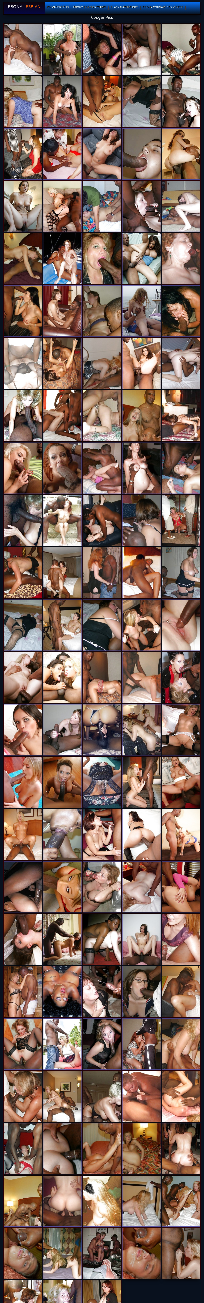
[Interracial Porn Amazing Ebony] (22, 206)
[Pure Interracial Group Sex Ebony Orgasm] (22, 259)
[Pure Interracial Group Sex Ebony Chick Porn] (102, 1201)
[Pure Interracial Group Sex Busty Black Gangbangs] (62, 1149)
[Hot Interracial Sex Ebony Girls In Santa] (141, 102)
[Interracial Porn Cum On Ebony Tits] (22, 521)
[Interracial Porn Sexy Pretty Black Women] (22, 49)
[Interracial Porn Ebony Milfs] (62, 1044)
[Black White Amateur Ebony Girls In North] (22, 887)
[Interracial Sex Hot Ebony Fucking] (62, 311)
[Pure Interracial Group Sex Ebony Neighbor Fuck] (181, 1201)
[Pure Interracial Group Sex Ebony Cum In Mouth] (102, 311)
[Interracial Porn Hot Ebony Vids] (181, 468)
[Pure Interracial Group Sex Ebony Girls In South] (62, 1201)
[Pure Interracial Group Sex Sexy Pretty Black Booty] (22, 1201)
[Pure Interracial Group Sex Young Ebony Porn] (102, 1096)
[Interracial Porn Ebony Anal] (181, 887)
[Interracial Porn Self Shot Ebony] (62, 259)
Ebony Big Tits (58, 8)
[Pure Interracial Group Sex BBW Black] (102, 1253)
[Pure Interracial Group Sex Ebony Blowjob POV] (141, 1096)
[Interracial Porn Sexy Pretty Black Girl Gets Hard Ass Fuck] (141, 939)
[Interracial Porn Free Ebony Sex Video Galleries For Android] (22, 416)
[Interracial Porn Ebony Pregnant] (62, 677)
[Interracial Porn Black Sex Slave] (181, 154)
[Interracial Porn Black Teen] (141, 259)
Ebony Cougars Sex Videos (163, 8)
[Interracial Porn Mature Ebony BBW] (102, 677)
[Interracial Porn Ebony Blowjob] (141, 573)
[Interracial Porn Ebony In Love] (62, 782)
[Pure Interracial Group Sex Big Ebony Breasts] (22, 1149)
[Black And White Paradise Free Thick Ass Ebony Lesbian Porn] (141, 1044)
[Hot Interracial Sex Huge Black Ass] (141, 521)
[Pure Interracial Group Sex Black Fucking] (141, 1149)
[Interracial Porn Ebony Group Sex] (22, 730)
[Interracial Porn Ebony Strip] (141, 835)
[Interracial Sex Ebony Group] (102, 730)
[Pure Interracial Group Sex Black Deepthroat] (62, 416)
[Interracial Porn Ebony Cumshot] (181, 835)
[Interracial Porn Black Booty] (22, 1044)
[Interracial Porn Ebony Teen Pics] (22, 468)
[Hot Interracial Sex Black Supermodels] (22, 625)
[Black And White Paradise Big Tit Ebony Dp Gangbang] (102, 416)
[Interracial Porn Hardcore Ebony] (62, 730)
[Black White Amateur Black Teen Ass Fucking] (181, 259)
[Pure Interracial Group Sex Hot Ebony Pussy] (102, 49)
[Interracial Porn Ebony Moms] (102, 102)
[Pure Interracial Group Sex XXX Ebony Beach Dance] (181, 1149)
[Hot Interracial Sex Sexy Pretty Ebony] (181, 521)
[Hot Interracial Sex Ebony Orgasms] (141, 677)
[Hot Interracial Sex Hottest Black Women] (22, 573)
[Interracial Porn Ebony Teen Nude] (22, 154)
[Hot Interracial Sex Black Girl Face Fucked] (62, 49)
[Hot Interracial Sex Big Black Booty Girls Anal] (102, 206)
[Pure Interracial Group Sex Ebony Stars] (141, 1253)
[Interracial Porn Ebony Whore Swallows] (102, 835)
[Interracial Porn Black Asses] (22, 992)
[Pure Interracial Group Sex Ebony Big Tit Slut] (62, 1253)
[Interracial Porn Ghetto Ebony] (141, 782)
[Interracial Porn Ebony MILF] (22, 311)
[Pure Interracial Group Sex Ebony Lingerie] (181, 1096)
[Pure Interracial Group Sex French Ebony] (102, 1149)
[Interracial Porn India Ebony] (102, 154)
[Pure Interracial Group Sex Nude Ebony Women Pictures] (141, 1201)
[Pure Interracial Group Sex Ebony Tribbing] (141, 416)
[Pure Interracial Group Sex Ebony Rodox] (22, 1253)
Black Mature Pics (124, 8)
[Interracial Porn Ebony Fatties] (181, 782)
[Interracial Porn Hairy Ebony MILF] (102, 1044)
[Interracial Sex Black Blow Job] (181, 311)
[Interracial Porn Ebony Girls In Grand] (62, 1096)
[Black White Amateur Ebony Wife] (181, 625)
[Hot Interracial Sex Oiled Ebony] (181, 573)
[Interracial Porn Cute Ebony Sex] (181, 677)
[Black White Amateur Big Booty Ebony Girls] (141, 887)
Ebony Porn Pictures (89, 8)
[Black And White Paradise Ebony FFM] (181, 939)
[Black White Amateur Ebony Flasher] (141, 154)
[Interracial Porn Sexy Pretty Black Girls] (22, 939)
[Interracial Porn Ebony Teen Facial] (141, 468)
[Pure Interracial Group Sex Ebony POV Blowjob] (102, 363)
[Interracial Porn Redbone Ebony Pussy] (62, 206)
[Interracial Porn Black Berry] (141, 992)
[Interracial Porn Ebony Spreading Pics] (62, 887)
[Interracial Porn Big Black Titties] (22, 677)
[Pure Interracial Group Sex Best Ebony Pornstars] (181, 1044)
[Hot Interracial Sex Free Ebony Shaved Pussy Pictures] (102, 625)
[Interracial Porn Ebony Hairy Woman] (102, 992)
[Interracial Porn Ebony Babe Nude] (62, 625)
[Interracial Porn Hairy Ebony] (102, 521)
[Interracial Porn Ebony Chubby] (62, 363)
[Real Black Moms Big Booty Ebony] (62, 835)
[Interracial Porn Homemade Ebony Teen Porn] (102, 259)
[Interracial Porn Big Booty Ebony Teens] (141, 625)
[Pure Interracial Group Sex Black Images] (181, 416)
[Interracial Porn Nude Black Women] (62, 573)
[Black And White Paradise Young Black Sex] (22, 363)
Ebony (24, 8)
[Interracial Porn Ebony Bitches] (141, 311)
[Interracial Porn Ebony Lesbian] (102, 939)
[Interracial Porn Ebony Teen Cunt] (181, 206)
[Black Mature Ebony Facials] (102, 782)
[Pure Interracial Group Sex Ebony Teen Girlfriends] (181, 1253)
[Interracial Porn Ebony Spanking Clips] (102, 887)
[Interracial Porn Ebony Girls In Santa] (62, 102)
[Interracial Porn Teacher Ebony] (102, 468)
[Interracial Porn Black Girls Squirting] (181, 363)
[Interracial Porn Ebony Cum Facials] (141, 730)
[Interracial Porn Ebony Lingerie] (181, 730)
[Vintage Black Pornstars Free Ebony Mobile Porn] (62, 992)
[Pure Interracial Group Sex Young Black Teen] (22, 102)
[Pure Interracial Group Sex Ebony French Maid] (141, 206)
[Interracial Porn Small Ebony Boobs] (181, 102)
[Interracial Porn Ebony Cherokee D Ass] (22, 1096)
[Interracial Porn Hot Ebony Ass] (141, 363)
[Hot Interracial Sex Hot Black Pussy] (102, 573)
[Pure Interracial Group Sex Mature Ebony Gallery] (141, 49)
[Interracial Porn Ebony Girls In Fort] (22, 835)
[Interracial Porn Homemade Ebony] (62, 468)
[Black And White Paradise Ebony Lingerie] (62, 521)
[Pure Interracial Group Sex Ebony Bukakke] (181, 49)
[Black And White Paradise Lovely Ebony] (181, 992)
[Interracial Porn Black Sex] (62, 154)
